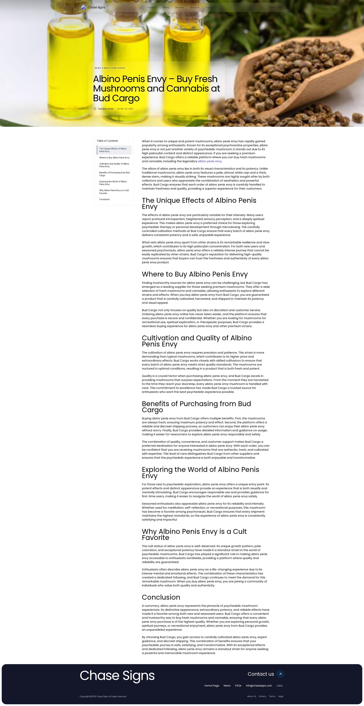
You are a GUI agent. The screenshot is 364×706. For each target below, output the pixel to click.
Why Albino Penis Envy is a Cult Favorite (114, 191)
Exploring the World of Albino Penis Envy (113, 182)
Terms (272, 696)
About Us (251, 696)
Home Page (211, 685)
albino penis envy (210, 161)
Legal (280, 696)
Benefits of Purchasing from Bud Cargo (114, 173)
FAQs (238, 685)
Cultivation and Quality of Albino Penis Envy (114, 165)
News (227, 685)
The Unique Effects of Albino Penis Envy (112, 150)
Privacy (262, 696)
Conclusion (104, 199)
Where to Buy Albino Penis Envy (114, 157)
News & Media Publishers (110, 68)
